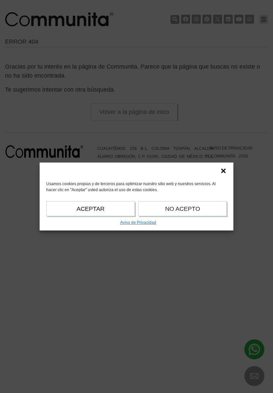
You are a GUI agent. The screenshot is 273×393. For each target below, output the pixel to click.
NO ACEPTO (182, 208)
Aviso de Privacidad (138, 222)
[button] (223, 171)
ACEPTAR (91, 208)
